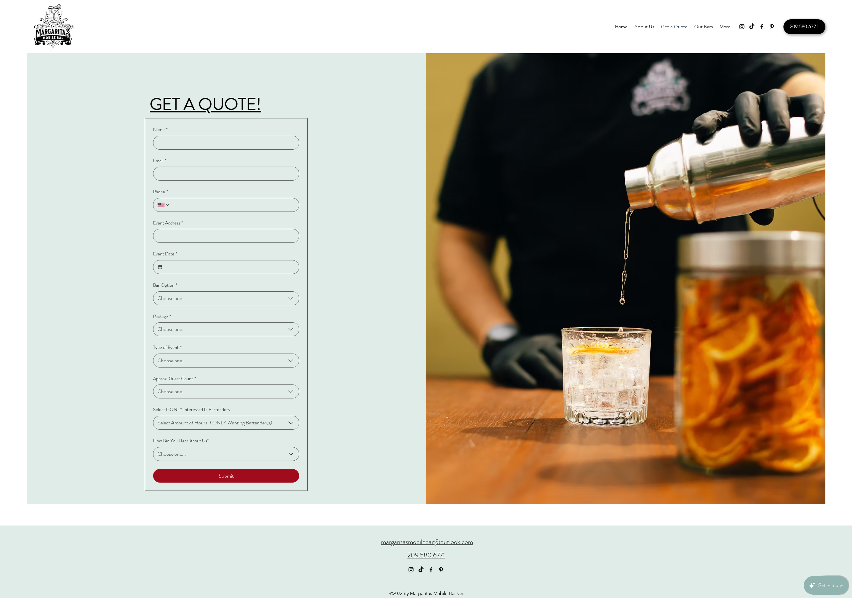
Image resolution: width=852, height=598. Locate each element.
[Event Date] (160, 267)
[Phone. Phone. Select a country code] (163, 205)
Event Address (168, 223)
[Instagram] (742, 26)
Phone (160, 192)
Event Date (165, 254)
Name (160, 129)
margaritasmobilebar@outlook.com (427, 542)
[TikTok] (751, 26)
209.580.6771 (426, 555)
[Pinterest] (771, 26)
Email (159, 161)
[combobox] (226, 298)
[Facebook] (761, 26)
